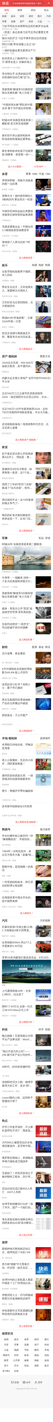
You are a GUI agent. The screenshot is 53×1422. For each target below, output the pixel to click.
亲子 (6, 1365)
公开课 (16, 1360)
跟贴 (36, 1355)
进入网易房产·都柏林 (25, 439)
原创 (33, 10)
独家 (36, 1360)
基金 (41, 647)
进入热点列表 (25, 1234)
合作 (28, 1382)
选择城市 (45, 738)
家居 (5, 447)
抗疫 (16, 1370)
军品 (41, 538)
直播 (13, 21)
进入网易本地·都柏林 (25, 821)
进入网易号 (25, 913)
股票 (34, 647)
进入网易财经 (25, 730)
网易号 (6, 829)
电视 (34, 265)
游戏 (46, 1355)
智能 (47, 1029)
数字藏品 (6, 1371)
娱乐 (13, 16)
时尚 (16, 1355)
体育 (22, 16)
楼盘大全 (45, 356)
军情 (47, 538)
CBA (47, 173)
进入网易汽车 (25, 1021)
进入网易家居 (25, 530)
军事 (4, 21)
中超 (41, 173)
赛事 (28, 173)
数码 (36, 1349)
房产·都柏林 (9, 356)
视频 (16, 1349)
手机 (26, 1349)
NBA (34, 173)
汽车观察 (45, 920)
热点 (46, 10)
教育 (6, 1360)
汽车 (48, 16)
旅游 (46, 1360)
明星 (47, 265)
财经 (31, 16)
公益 (40, 21)
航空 (46, 1365)
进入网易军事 (25, 639)
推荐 (20, 10)
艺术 (16, 1365)
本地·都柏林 (9, 738)
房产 (22, 21)
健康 (26, 1360)
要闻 (6, 10)
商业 (47, 647)
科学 (41, 1029)
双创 (26, 1365)
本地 (46, 1349)
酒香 (36, 1365)
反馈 (16, 1382)
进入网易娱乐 (25, 348)
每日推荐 (45, 829)
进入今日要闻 (14, 166)
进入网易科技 (25, 1113)
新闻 (4, 16)
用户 (48, 3)
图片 (40, 16)
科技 (31, 21)
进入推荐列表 (25, 1326)
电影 (41, 265)
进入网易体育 (25, 257)
